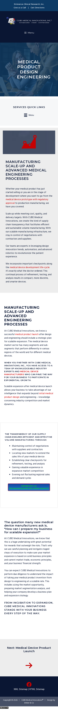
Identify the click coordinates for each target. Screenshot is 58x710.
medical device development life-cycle (29, 267)
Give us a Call (20, 7)
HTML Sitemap (36, 689)
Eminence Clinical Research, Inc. (29, 4)
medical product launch (27, 334)
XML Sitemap (20, 689)
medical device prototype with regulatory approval (27, 201)
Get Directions (37, 7)
